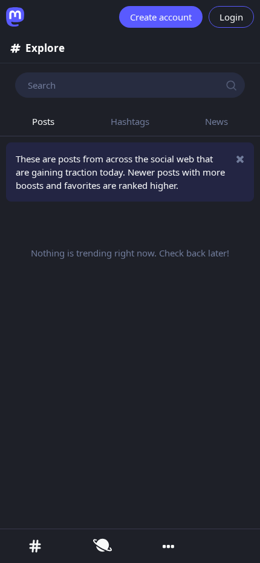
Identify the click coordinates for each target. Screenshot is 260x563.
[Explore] (34, 546)
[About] (167, 549)
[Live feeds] (101, 546)
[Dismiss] (240, 159)
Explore (45, 48)
